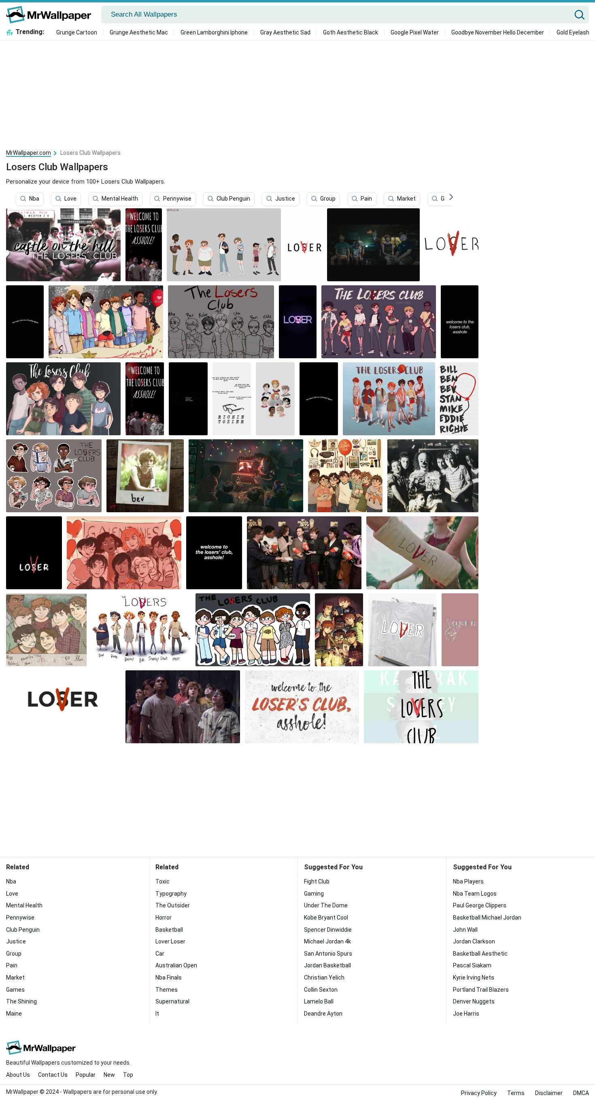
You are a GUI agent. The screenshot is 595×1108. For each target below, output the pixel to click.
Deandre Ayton (323, 1013)
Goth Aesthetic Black (350, 32)
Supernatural (172, 1001)
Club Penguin (233, 199)
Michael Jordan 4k (327, 941)
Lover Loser (170, 941)
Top (128, 1075)
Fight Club (316, 881)
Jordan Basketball (327, 965)
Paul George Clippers (479, 905)
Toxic (162, 881)
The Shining (21, 1001)
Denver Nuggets (474, 1001)
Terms (516, 1093)
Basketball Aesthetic (480, 953)
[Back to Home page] (51, 15)
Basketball (169, 929)
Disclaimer (549, 1093)
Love (70, 199)
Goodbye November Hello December (497, 32)
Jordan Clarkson (474, 941)
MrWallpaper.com (28, 153)
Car (159, 953)
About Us (18, 1075)
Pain (366, 199)
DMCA (581, 1093)
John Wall (465, 929)
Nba (34, 199)
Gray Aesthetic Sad (285, 32)
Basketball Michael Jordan (487, 917)
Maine (14, 1013)
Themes (166, 989)
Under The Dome (326, 905)
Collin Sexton (321, 989)
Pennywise (177, 199)
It (157, 1013)
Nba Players (468, 881)
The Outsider (172, 905)
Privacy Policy (479, 1093)
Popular (86, 1075)
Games (15, 989)
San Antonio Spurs (328, 953)
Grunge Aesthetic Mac (139, 32)
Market (406, 199)
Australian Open (176, 965)
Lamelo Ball (319, 1001)
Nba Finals (168, 977)
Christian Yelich (324, 977)
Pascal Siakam (472, 965)
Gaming (314, 893)
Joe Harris (466, 1013)
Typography (171, 893)
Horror (163, 917)
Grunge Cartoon (76, 32)
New (109, 1075)
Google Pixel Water (415, 32)
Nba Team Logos (475, 893)
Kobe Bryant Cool (326, 917)
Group (328, 199)
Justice (285, 199)
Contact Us (53, 1075)
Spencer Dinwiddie (328, 929)
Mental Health (120, 199)
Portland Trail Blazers (481, 989)
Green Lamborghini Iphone (214, 32)
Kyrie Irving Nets (473, 977)
